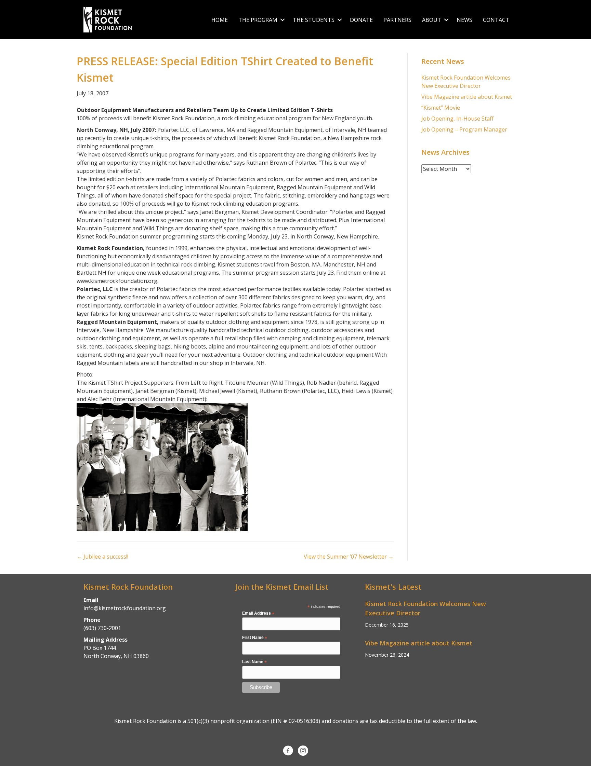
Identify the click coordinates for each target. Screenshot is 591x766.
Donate (361, 20)
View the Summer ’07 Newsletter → (349, 556)
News (464, 20)
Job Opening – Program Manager (464, 129)
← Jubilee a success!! (102, 556)
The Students (313, 20)
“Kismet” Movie (440, 107)
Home (219, 20)
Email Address (258, 613)
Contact (496, 20)
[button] (282, 19)
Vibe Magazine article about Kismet (466, 96)
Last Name (254, 662)
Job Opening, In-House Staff (457, 118)
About (431, 20)
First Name (254, 638)
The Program (257, 20)
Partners (397, 20)
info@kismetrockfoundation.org (124, 608)
